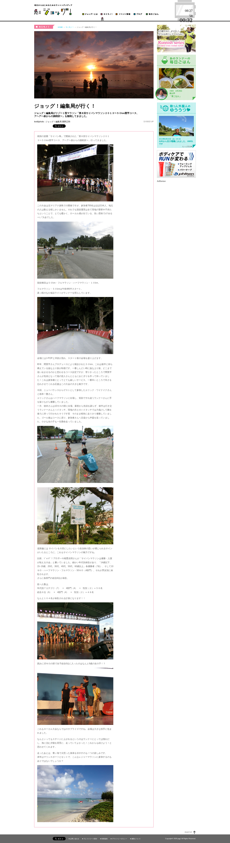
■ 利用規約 (104, 839)
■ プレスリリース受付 (89, 839)
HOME (60, 27)
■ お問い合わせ (74, 839)
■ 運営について (135, 839)
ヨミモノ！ (44, 27)
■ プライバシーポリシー (119, 839)
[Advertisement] (176, 232)
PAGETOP (188, 832)
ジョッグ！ (53, 9)
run (83, 19)
